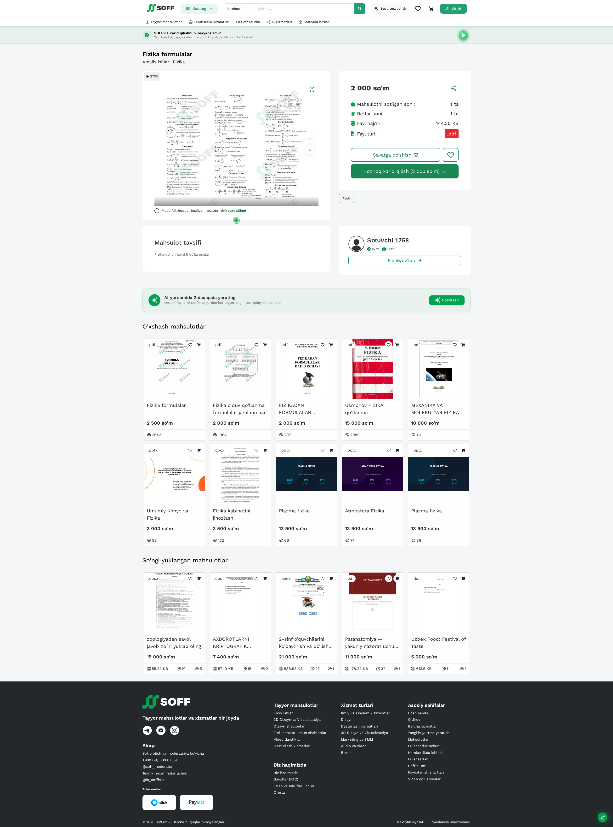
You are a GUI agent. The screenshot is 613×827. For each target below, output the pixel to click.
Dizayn (346, 719)
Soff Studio (250, 22)
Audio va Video (354, 746)
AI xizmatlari (282, 22)
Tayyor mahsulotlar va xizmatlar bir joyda (190, 718)
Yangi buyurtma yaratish (428, 733)
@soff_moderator (157, 766)
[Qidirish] (359, 8)
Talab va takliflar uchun (294, 786)
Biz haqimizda (286, 773)
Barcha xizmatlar (422, 726)
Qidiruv (414, 719)
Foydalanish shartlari (426, 772)
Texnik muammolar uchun (164, 773)
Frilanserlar (418, 759)
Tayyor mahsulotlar (166, 22)
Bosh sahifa (418, 713)
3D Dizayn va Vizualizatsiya (297, 719)
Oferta (279, 792)
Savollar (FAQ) (286, 779)
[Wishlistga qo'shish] (451, 155)
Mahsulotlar (418, 739)
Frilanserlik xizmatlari (212, 22)
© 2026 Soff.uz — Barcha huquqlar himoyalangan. (183, 822)
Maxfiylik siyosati (410, 822)
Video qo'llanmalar (424, 779)
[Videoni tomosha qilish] (463, 35)
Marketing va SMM (357, 739)
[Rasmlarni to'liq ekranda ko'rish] (312, 89)
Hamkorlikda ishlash (425, 753)
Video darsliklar (287, 739)
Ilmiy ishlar (283, 713)
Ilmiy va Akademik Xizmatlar (365, 713)
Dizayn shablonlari (290, 726)
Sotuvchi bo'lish (317, 22)
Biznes (346, 753)
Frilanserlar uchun (423, 746)
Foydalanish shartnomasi (450, 822)
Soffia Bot (417, 766)
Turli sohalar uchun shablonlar (300, 733)
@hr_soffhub (153, 780)
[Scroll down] (310, 150)
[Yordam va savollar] (602, 817)
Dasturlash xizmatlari (292, 746)
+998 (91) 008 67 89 (159, 760)
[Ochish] (236, 220)
